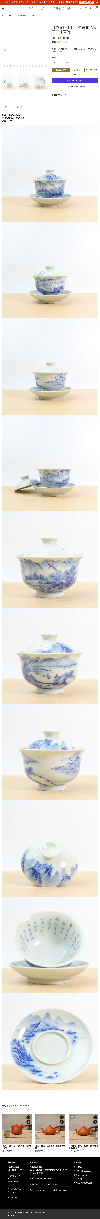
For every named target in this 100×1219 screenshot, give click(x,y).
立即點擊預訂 (86, 2)
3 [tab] (10, 66)
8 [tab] (26, 66)
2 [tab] (7, 66)
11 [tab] (36, 66)
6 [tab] (20, 66)
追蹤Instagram (80, 1175)
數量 (54, 58)
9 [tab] (29, 66)
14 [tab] (45, 66)
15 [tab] (23, 69)
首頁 (3, 16)
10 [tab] (33, 66)
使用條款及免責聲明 (83, 1183)
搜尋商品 (78, 1167)
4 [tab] (14, 66)
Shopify (12, 1216)
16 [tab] (26, 69)
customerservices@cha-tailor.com (52, 1190)
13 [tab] (42, 66)
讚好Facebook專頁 (82, 1171)
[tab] (7, 107)
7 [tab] (23, 66)
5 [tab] (17, 66)
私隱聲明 (78, 1179)
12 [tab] (39, 66)
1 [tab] (4, 66)
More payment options (75, 87)
